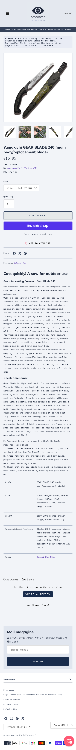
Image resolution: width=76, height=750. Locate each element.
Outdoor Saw (20, 263)
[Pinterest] (17, 718)
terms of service (12, 700)
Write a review (38, 594)
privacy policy (11, 704)
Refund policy (10, 709)
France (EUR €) (61, 725)
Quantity (8, 196)
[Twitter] (22, 718)
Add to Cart (38, 215)
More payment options (38, 234)
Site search (9, 690)
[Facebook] (5, 718)
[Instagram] (11, 718)
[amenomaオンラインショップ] (38, 13)
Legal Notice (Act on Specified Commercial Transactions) (33, 695)
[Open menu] (7, 13)
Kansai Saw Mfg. (46, 557)
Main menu (9, 679)
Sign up (38, 661)
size (6, 181)
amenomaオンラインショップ (22, 168)
